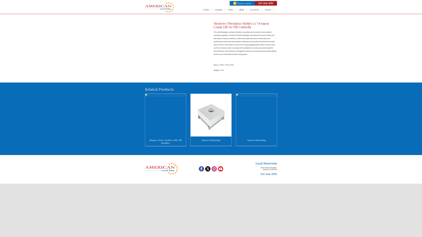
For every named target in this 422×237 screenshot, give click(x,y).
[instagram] (214, 168)
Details (165, 115)
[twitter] (207, 168)
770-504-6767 (265, 3)
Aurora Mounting (211, 140)
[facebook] (201, 168)
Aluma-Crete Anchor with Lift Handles (165, 141)
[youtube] (220, 168)
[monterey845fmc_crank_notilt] (172, 47)
